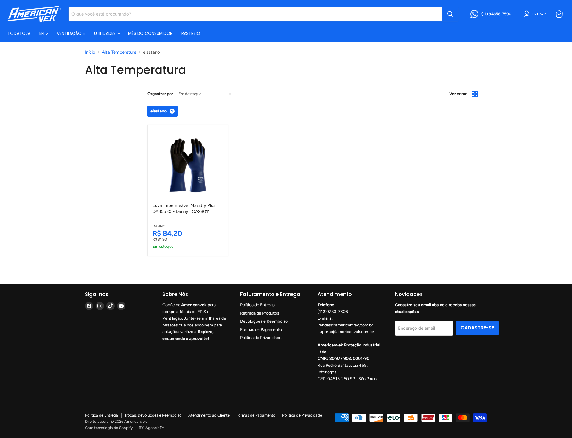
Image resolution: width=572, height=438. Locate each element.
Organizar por (160, 94)
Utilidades (105, 33)
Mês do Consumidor (150, 33)
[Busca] (450, 14)
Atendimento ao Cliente (209, 415)
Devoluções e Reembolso (264, 321)
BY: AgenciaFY (151, 427)
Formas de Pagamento (261, 329)
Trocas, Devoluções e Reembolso (153, 415)
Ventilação (70, 33)
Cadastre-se (477, 327)
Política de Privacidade (302, 415)
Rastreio (190, 33)
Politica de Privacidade (261, 337)
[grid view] (475, 94)
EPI (42, 33)
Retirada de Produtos (259, 313)
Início (90, 52)
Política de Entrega (257, 304)
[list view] (483, 94)
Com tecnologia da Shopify (109, 427)
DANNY (159, 226)
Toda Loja (18, 33)
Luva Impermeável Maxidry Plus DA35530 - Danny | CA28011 (184, 208)
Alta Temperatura (119, 52)
